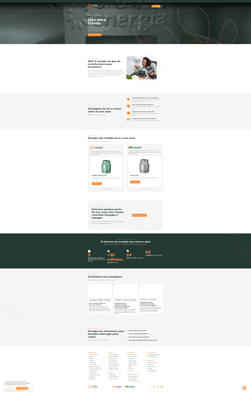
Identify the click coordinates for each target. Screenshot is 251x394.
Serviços (121, 6)
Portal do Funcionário (152, 356)
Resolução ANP (92, 372)
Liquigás (91, 358)
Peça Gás (118, 1)
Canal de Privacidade (152, 370)
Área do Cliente (145, 6)
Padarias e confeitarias (133, 364)
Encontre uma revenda (127, 1)
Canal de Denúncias (152, 366)
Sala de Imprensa (92, 364)
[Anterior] (102, 189)
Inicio (106, 6)
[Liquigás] (130, 386)
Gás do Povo (131, 368)
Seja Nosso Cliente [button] (95, 34)
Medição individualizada (150, 1)
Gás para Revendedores (114, 356)
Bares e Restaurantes (133, 356)
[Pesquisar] (162, 6)
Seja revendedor (138, 1)
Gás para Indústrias (113, 360)
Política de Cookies (132, 378)
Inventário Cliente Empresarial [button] (95, 368)
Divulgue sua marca (113, 378)
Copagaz (91, 356)
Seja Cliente (156, 6)
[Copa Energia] (93, 386)
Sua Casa (130, 370)
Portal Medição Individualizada (154, 354)
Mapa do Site (92, 379)
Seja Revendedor (112, 374)
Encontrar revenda (138, 215)
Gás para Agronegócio (113, 362)
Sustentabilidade (92, 362)
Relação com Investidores (94, 366)
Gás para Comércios (113, 358)
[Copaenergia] (93, 6)
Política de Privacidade (133, 376)
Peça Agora (97, 182)
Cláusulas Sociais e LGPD (94, 374)
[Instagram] (154, 386)
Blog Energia (128, 6)
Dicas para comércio (133, 354)
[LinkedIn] (158, 386)
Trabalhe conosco (93, 376)
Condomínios (131, 358)
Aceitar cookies (22, 388)
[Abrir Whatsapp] (244, 388)
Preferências (9, 388)
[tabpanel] (125, 22)
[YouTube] (161, 386)
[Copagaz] (117, 386)
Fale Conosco (151, 364)
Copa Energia (113, 6)
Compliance (91, 360)
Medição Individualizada (113, 368)
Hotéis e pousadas (132, 360)
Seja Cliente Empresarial (114, 376)
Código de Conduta (93, 370)
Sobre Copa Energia (93, 354)
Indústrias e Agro (132, 362)
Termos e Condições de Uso (134, 380)
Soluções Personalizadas (114, 364)
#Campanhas (160, 1)
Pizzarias (130, 366)
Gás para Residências (113, 354)
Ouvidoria (150, 368)
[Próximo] (111, 189)
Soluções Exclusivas (113, 366)
